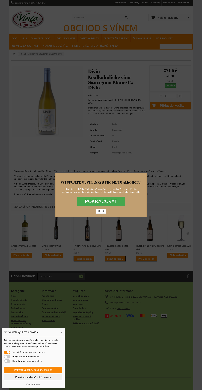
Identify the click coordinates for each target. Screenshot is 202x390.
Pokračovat (101, 201)
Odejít (101, 211)
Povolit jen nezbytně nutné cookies (33, 377)
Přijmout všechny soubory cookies (33, 370)
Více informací (33, 384)
